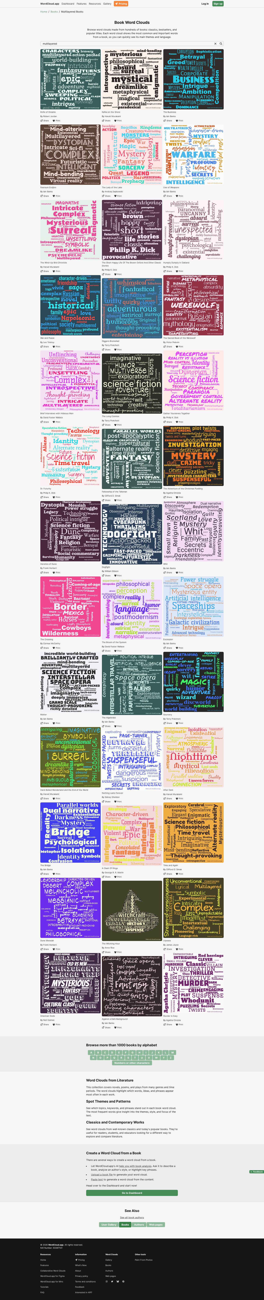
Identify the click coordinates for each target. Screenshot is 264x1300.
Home (43, 11)
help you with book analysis (135, 1166)
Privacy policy (81, 1276)
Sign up (218, 3)
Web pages (156, 1224)
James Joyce (172, 945)
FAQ (42, 1292)
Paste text (97, 1179)
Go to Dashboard (132, 1192)
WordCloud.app (49, 3)
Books (54, 11)
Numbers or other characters (132, 1062)
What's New (81, 1265)
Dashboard (68, 3)
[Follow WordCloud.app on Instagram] (106, 1281)
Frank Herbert (50, 568)
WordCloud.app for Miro (51, 1281)
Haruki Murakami (51, 267)
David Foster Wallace (53, 417)
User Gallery (108, 1224)
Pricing (123, 3)
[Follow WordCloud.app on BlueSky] (118, 1281)
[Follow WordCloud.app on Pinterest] (123, 1281)
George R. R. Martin (114, 872)
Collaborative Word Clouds (52, 1270)
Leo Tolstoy (48, 342)
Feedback (79, 1287)
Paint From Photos (143, 1260)
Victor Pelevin (172, 342)
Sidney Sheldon (112, 797)
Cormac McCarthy (51, 643)
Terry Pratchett (112, 345)
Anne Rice (109, 947)
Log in (205, 3)
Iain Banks (48, 191)
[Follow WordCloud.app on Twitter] (112, 1281)
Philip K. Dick (49, 493)
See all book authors (132, 1217)
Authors (139, 1224)
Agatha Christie (173, 493)
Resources (95, 3)
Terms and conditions (85, 1281)
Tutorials (44, 1287)
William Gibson (112, 571)
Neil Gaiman (49, 1020)
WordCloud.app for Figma (52, 1276)
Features (81, 3)
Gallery (107, 3)
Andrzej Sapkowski (114, 191)
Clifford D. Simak (112, 496)
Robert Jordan (50, 116)
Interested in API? (83, 1292)
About (78, 1270)
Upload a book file (102, 1174)
